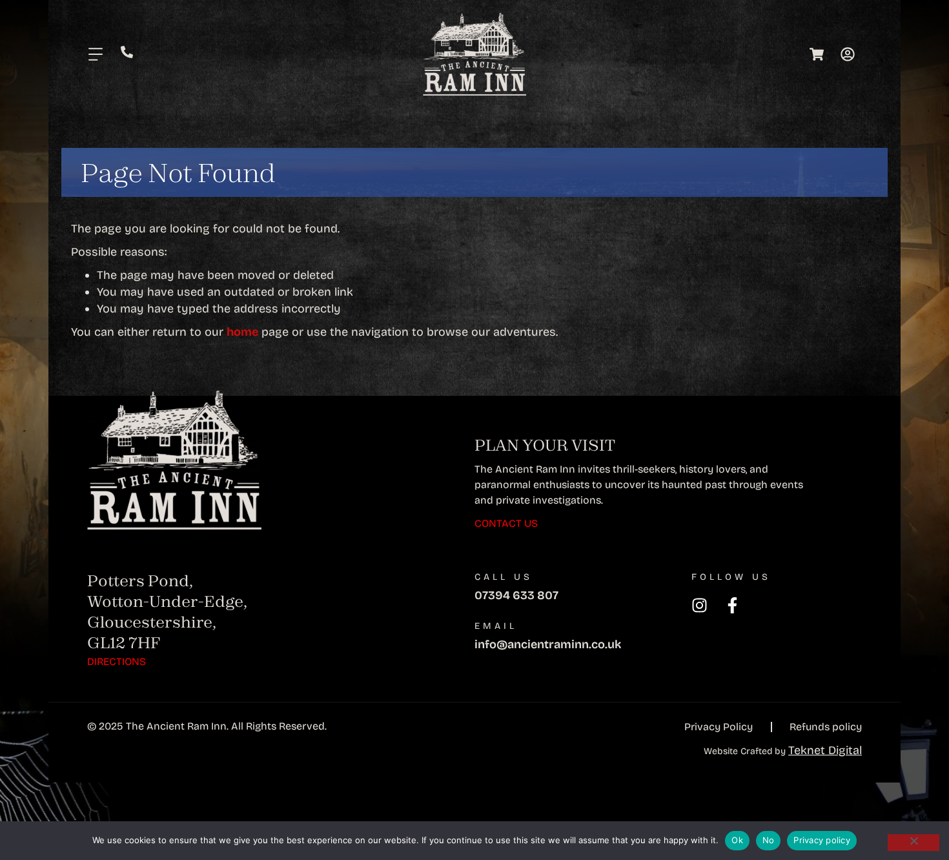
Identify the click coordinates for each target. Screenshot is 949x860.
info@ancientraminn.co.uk (547, 644)
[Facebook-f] (732, 605)
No (768, 840)
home (242, 332)
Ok (737, 840)
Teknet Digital (825, 750)
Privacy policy (821, 840)
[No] (913, 842)
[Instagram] (699, 605)
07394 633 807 (516, 595)
